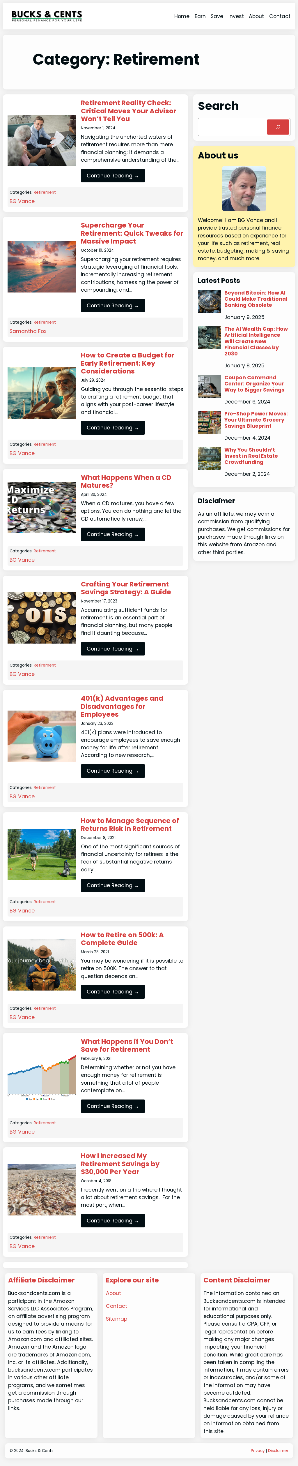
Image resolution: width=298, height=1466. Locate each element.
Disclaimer (278, 1450)
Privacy (258, 1450)
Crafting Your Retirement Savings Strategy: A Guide (126, 588)
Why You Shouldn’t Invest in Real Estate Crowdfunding (251, 456)
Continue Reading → (113, 175)
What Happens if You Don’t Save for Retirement (127, 1046)
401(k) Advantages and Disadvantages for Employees (122, 707)
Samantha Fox (28, 331)
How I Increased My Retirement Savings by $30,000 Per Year (120, 1164)
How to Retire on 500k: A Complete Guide (122, 939)
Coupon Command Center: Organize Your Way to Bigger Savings (254, 384)
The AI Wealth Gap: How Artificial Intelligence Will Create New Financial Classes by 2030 (256, 341)
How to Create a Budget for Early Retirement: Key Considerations (128, 363)
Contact (116, 1306)
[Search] (278, 126)
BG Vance (22, 201)
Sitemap (116, 1318)
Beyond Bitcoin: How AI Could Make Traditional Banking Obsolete (255, 299)
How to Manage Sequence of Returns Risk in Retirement (130, 825)
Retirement (45, 192)
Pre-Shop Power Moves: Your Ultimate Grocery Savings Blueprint (256, 420)
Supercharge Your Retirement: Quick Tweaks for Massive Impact (132, 233)
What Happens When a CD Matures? (126, 482)
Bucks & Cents (40, 1450)
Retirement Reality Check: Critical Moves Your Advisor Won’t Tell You (128, 111)
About (113, 1293)
